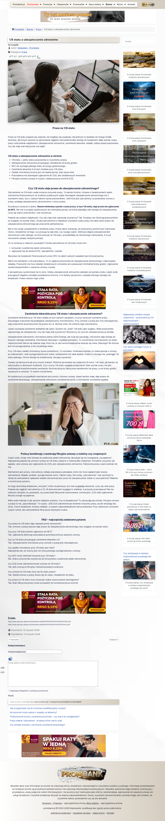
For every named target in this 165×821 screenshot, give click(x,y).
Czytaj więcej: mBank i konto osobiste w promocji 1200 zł (139, 404)
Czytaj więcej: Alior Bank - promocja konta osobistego (139, 539)
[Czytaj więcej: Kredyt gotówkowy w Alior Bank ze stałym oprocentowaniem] (139, 488)
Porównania (33, 4)
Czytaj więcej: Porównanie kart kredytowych (139, 300)
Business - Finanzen (52, 803)
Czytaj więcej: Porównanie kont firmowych (139, 107)
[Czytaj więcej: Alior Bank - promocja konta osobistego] (139, 522)
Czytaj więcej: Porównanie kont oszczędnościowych (139, 171)
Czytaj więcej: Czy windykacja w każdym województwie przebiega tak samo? (139, 585)
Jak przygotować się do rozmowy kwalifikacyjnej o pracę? (38, 708)
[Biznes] (114, 4)
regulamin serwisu (82, 813)
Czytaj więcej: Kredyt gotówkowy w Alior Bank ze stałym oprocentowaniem (139, 507)
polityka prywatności (61, 813)
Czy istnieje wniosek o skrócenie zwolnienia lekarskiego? (37, 725)
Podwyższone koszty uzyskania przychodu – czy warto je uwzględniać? (44, 716)
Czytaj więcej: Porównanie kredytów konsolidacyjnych (139, 269)
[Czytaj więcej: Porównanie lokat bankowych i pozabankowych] (139, 185)
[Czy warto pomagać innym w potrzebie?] (139, 360)
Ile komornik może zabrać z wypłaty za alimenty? (33, 712)
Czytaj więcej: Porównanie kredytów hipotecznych (139, 237)
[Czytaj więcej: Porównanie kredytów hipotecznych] (139, 220)
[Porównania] (40, 4)
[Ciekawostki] (70, 4)
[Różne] (124, 4)
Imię (16, 651)
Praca (24, 52)
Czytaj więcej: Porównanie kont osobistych (139, 139)
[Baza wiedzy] (102, 4)
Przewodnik (78, 4)
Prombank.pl (19, 4)
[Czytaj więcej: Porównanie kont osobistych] (139, 122)
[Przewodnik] (86, 4)
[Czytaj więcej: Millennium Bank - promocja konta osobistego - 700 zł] (139, 419)
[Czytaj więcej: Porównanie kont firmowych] (139, 90)
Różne (120, 4)
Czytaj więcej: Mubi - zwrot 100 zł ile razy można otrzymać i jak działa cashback (139, 472)
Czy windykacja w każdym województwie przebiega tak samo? (137, 556)
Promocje (47, 4)
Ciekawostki (62, 4)
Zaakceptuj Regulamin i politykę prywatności (29, 691)
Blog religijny (93, 803)
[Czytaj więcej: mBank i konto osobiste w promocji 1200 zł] (139, 387)
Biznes (109, 4)
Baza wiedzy (95, 4)
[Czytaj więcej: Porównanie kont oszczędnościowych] (139, 154)
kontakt (110, 813)
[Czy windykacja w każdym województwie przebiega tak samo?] (139, 570)
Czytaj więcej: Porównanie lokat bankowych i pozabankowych (139, 204)
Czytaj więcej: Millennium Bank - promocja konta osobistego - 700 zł (139, 438)
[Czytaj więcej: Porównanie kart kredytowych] (139, 283)
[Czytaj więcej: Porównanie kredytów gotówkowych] (139, 58)
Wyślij (10, 695)
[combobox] (139, 41)
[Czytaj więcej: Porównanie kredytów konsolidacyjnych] (139, 252)
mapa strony (99, 813)
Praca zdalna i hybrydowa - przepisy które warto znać (36, 720)
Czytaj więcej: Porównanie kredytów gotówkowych (139, 75)
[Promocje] (54, 4)
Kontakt (131, 4)
